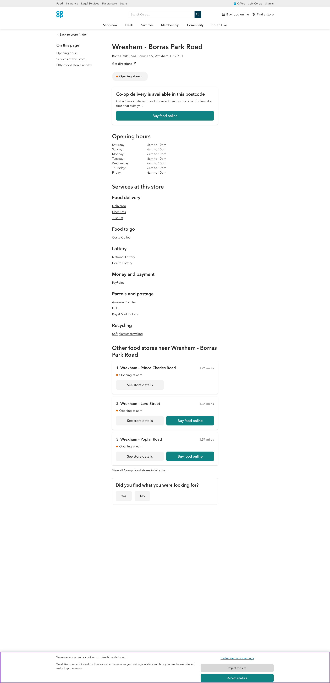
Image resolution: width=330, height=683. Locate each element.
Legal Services (90, 3)
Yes (123, 496)
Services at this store (70, 59)
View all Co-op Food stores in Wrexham (140, 470)
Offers (241, 3)
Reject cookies (237, 668)
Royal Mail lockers (125, 314)
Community (195, 25)
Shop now (110, 25)
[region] (165, 667)
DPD (115, 308)
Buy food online (165, 116)
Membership (170, 25)
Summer (147, 25)
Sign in (269, 3)
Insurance (72, 3)
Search (197, 14)
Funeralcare (109, 3)
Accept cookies (237, 678)
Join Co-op (255, 3)
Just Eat (117, 218)
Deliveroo (119, 206)
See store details (145, 386)
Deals (129, 25)
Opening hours (67, 53)
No (142, 496)
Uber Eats (119, 212)
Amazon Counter (124, 302)
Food (59, 3)
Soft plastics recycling (127, 334)
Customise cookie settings (237, 658)
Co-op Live (219, 25)
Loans (123, 3)
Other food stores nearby (74, 65)
